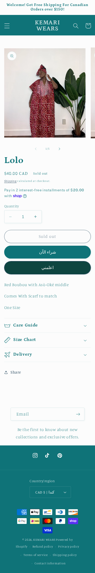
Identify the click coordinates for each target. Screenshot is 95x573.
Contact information (50, 563)
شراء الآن (47, 252)
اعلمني (47, 267)
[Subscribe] (78, 414)
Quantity (11, 206)
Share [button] (16, 372)
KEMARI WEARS (44, 540)
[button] (7, 26)
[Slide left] (35, 149)
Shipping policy (65, 555)
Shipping (10, 180)
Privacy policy (68, 546)
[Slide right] (59, 149)
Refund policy (42, 546)
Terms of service (35, 555)
